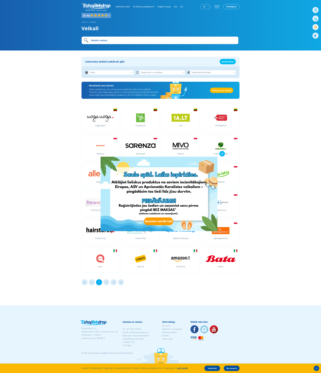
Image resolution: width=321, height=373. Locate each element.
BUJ (175, 6)
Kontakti (165, 335)
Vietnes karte (167, 339)
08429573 (101, 338)
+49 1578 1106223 (133, 329)
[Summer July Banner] (5, 359)
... (84, 282)
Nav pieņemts (231, 368)
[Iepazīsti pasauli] (315, 19)
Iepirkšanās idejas (122, 6)
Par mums (166, 326)
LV (204, 6)
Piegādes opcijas (164, 6)
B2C (181, 6)
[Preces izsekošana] (315, 27)
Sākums (85, 22)
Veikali (93, 22)
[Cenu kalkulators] (315, 10)
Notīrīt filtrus (228, 62)
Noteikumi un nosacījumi (172, 329)
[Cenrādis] (315, 36)
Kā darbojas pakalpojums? (143, 6)
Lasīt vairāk (182, 368)
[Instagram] (204, 329)
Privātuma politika (169, 332)
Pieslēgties (231, 6)
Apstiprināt (212, 368)
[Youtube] (214, 329)
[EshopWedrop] (96, 7)
